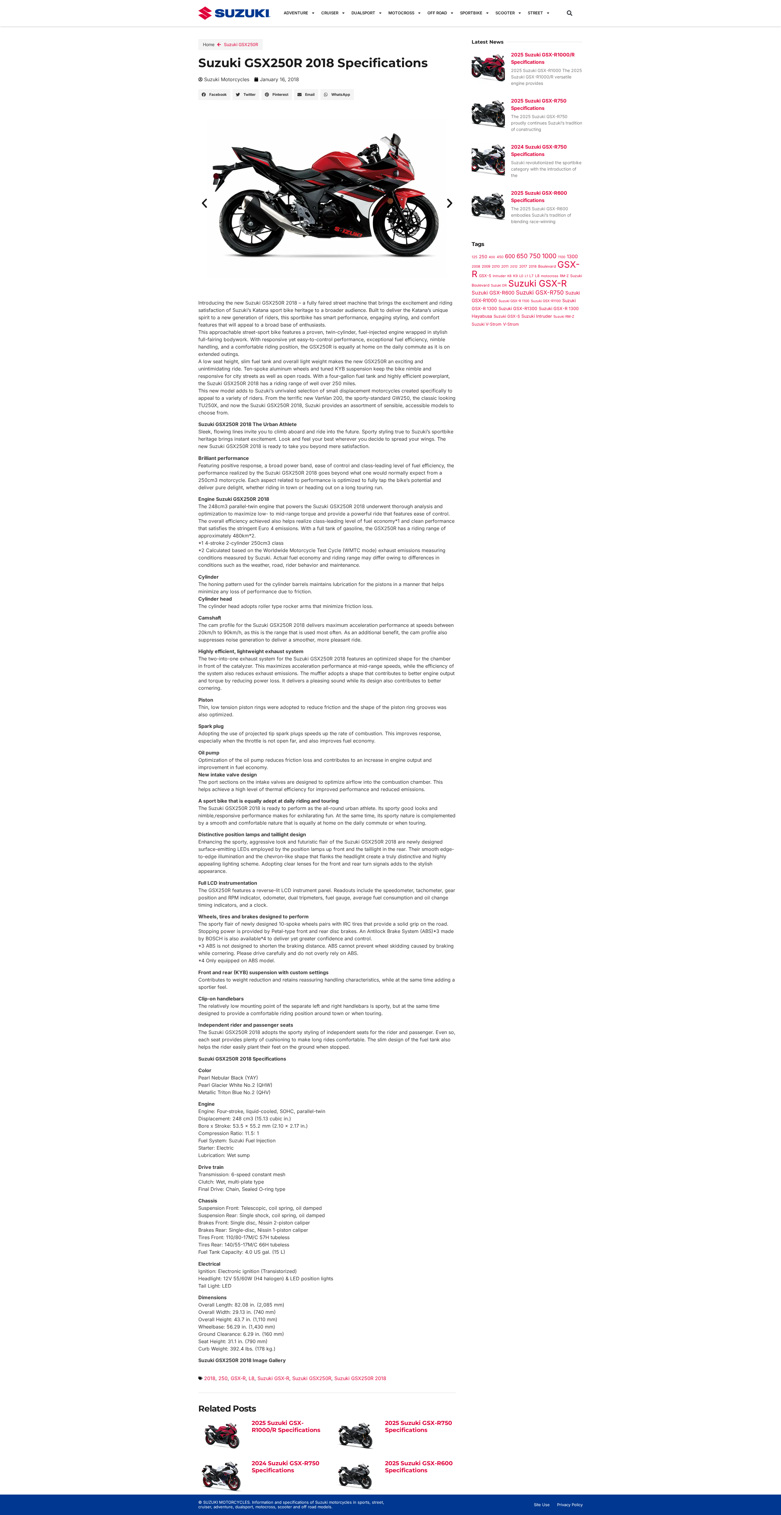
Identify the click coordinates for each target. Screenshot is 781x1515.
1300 (572, 256)
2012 (514, 267)
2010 (496, 266)
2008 (476, 266)
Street (535, 12)
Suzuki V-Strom (487, 324)
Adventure (296, 12)
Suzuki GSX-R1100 (546, 301)
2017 (523, 266)
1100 (561, 257)
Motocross (401, 12)
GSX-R (238, 1378)
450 (500, 257)
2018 (209, 1378)
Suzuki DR (499, 285)
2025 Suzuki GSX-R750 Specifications (418, 1426)
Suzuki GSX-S (507, 316)
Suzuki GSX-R (273, 1378)
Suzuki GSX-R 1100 (513, 301)
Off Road (437, 12)
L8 (251, 1378)
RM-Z (564, 276)
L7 (531, 276)
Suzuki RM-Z (563, 316)
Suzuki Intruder (536, 316)
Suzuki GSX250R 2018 (360, 1378)
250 (223, 1378)
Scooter (505, 12)
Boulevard (547, 266)
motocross (549, 276)
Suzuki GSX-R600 (493, 293)
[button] (570, 13)
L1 (526, 276)
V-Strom (511, 324)
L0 (521, 276)
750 (535, 256)
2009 (486, 266)
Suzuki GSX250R (241, 44)
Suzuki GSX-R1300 (517, 308)
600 (510, 256)
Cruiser (329, 12)
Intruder (499, 276)
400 (492, 257)
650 (522, 256)
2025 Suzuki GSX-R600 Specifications (419, 1467)
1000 (549, 256)
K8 (509, 276)
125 (474, 257)
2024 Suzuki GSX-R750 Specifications (285, 1467)
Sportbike (471, 12)
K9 (515, 276)
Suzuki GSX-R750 (540, 292)
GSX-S (485, 275)
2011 (505, 266)
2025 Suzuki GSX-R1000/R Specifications (286, 1426)
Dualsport (363, 12)
